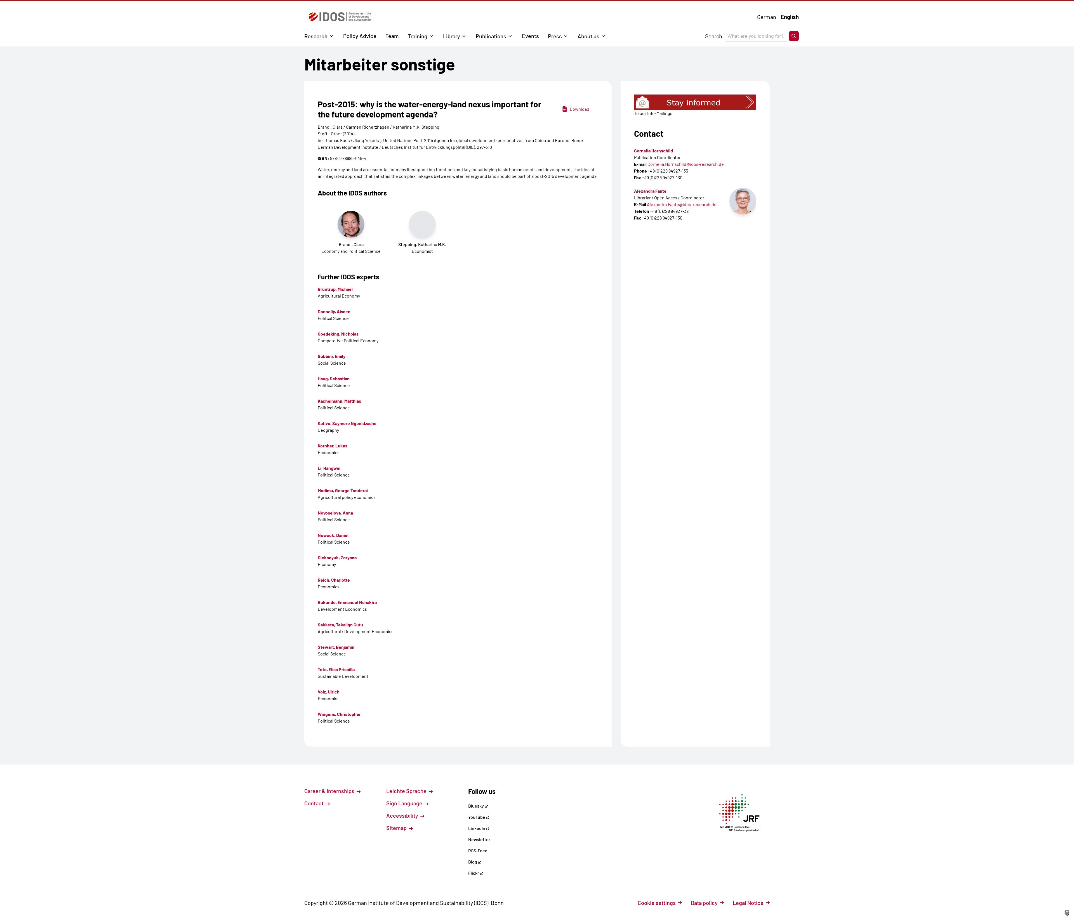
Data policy (704, 902)
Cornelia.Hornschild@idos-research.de (685, 164)
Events (530, 35)
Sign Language (404, 803)
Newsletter (479, 839)
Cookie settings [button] (657, 902)
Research (316, 36)
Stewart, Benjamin (336, 647)
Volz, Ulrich (329, 691)
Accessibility (402, 815)
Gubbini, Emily (331, 356)
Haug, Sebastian (334, 378)
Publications (491, 36)
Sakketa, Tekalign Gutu (340, 624)
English (790, 16)
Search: (714, 36)
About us (588, 36)
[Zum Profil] (742, 201)
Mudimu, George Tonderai (343, 490)
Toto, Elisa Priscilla (336, 669)
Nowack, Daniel (333, 535)
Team (392, 35)
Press (555, 36)
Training (417, 36)
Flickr (474, 873)
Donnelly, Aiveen (334, 311)
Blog (473, 861)
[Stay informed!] (695, 102)
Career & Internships (329, 790)
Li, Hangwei (329, 468)
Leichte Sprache (407, 790)
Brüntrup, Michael (335, 289)
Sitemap (397, 827)
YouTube (477, 817)
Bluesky (476, 805)
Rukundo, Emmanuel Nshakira (347, 602)
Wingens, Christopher (339, 714)
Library (451, 36)
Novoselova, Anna (335, 512)
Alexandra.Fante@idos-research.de (682, 204)
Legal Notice (748, 902)
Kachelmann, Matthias (339, 401)
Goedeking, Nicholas (338, 333)
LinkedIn (477, 828)
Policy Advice (359, 35)
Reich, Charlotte (334, 579)
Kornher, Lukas (332, 445)
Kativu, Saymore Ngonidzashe (347, 423)
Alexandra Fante (650, 191)
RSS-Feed (477, 850)
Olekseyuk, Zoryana (337, 557)
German (766, 16)
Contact (314, 803)
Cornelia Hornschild (653, 150)
